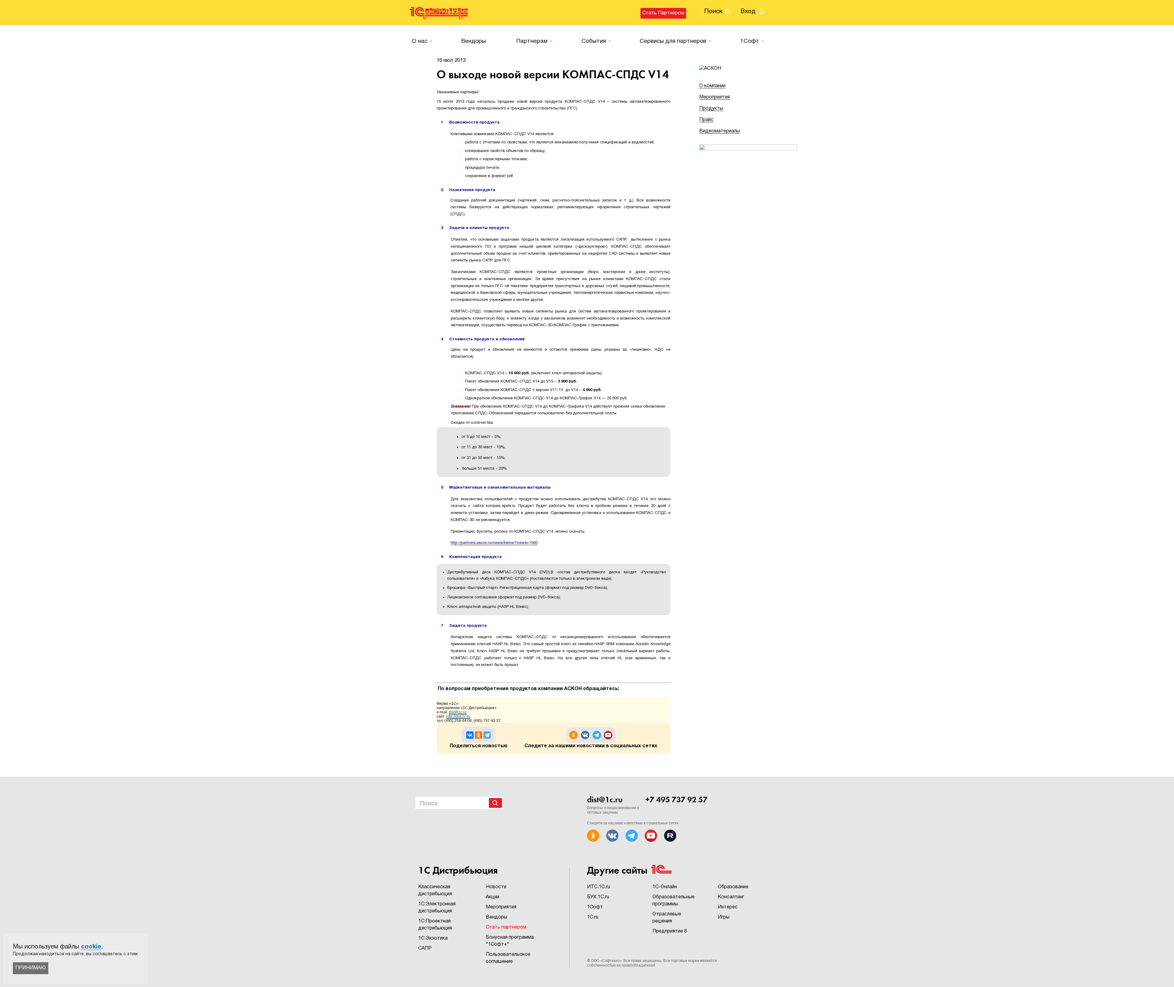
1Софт (595, 907)
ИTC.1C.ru (598, 887)
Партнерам (532, 41)
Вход (747, 11)
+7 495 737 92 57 (676, 799)
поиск (713, 11)
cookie (91, 947)
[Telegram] (487, 735)
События (593, 41)
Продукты (711, 108)
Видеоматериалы (719, 131)
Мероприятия (714, 97)
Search (495, 803)
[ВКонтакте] (470, 735)
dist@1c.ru (604, 799)
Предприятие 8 (669, 931)
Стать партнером (663, 13)
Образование (733, 887)
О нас (419, 41)
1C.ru (592, 917)
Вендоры (473, 41)
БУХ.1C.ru (598, 897)
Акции (492, 897)
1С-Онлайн (664, 887)
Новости (496, 887)
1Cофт (749, 41)
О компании (712, 86)
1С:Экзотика (433, 938)
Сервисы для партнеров (673, 41)
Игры (723, 917)
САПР (425, 948)
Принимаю (30, 968)
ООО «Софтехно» (606, 961)
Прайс (706, 120)
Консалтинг (731, 897)
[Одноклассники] (478, 735)
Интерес (728, 907)
